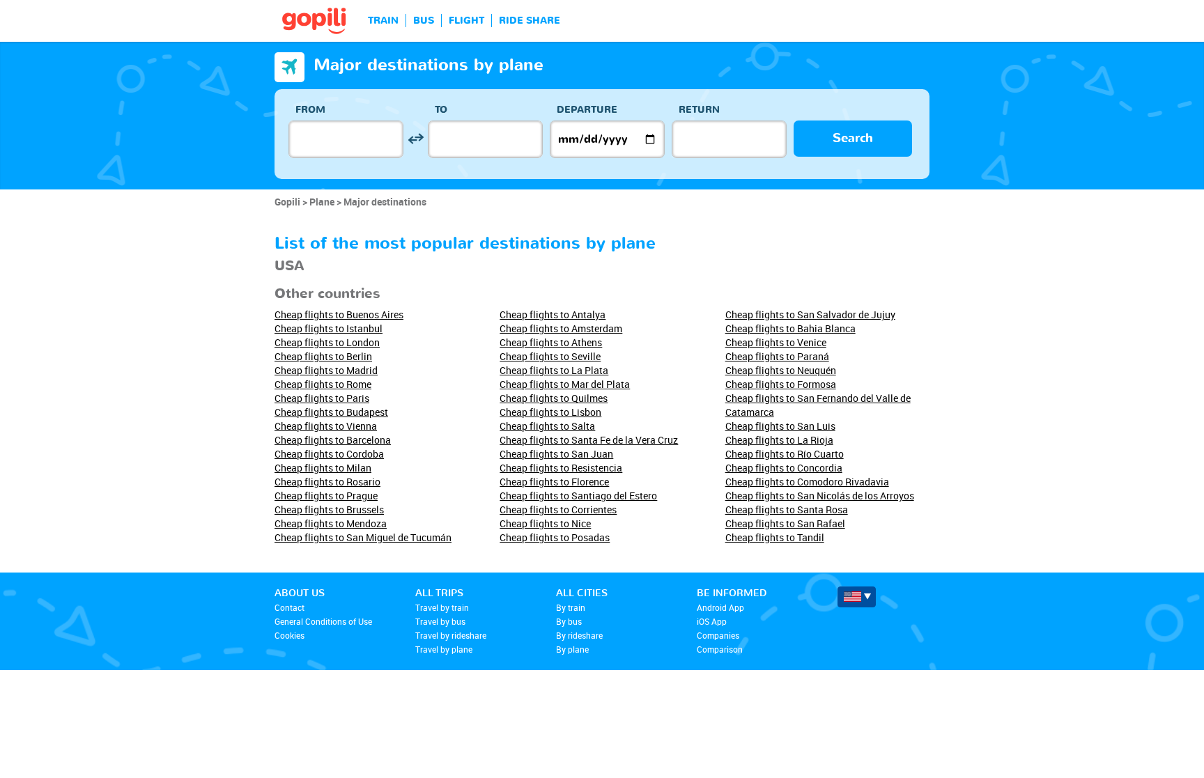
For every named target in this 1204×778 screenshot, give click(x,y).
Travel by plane (443, 649)
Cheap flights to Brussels (329, 509)
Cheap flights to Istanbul (329, 328)
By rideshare (579, 635)
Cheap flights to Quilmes (554, 398)
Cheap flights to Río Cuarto (784, 453)
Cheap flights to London (327, 342)
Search (853, 138)
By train (570, 607)
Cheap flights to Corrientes (558, 509)
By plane (572, 649)
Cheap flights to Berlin (323, 356)
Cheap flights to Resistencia (561, 467)
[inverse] (415, 139)
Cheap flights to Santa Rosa (786, 509)
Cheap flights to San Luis (780, 426)
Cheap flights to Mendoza (331, 523)
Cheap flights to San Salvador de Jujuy (810, 314)
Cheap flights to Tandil (774, 537)
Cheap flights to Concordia (783, 467)
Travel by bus (440, 621)
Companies (718, 635)
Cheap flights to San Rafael (785, 523)
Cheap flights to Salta (547, 426)
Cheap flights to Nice (545, 523)
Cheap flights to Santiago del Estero (578, 495)
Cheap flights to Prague (326, 495)
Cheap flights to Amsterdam (561, 328)
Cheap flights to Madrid (326, 370)
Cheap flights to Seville (550, 356)
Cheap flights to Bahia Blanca (790, 328)
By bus (569, 621)
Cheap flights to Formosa (780, 384)
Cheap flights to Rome (323, 384)
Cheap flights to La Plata (554, 370)
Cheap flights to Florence (554, 481)
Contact (289, 607)
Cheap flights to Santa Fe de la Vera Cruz (589, 439)
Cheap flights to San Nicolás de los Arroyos (819, 495)
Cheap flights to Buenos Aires (339, 314)
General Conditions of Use (323, 621)
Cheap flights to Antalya (552, 314)
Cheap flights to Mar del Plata (565, 384)
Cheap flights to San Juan (556, 453)
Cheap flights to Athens (551, 342)
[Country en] (857, 596)
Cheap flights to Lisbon (550, 412)
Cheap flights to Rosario (327, 481)
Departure (587, 109)
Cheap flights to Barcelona (333, 439)
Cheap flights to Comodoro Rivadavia (807, 481)
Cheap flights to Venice (775, 342)
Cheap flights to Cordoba (329, 453)
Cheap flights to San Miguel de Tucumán (363, 537)
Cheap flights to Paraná (777, 356)
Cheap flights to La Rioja (779, 439)
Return (699, 109)
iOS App (712, 621)
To (441, 109)
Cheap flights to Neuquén (780, 370)
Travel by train (442, 607)
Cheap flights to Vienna (326, 426)
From (310, 109)
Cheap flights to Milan (323, 467)
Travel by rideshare (450, 635)
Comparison (720, 649)
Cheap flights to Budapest (331, 412)
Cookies (289, 635)
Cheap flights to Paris (322, 398)
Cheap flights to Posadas (555, 537)
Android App (720, 607)
